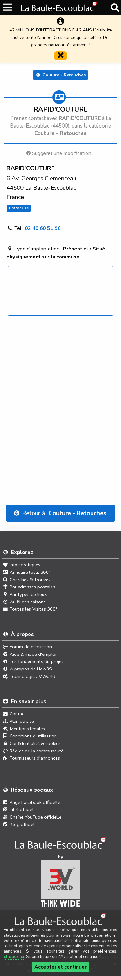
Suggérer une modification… (63, 153)
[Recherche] (114, 7)
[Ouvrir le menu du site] (8, 7)
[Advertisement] (60, 391)
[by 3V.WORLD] (60, 885)
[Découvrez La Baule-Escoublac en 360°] (60, 845)
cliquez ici (14, 956)
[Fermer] (60, 56)
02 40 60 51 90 (43, 228)
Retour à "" (64, 513)
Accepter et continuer (60, 967)
